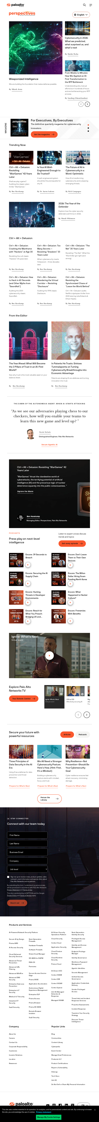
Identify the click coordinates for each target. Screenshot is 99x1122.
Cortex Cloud (56, 943)
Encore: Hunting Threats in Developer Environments (35, 595)
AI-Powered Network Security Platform (23, 932)
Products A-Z (56, 1059)
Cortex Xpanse (56, 988)
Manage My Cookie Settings (48, 1117)
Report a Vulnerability (59, 1068)
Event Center (56, 1051)
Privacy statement (43, 1112)
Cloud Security (56, 939)
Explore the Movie (25, 491)
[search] (84, 5)
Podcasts (83, 735)
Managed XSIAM (57, 1000)
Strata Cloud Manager (37, 954)
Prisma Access (34, 998)
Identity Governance (79, 958)
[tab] (88, 125)
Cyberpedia (55, 1047)
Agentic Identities (78, 968)
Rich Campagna (74, 192)
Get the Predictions (42, 134)
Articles (67, 735)
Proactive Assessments (80, 1005)
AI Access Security (16, 947)
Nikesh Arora (17, 89)
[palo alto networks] (15, 5)
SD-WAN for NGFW (36, 958)
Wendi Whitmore (68, 219)
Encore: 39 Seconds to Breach (36, 556)
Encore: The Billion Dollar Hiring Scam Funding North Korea (77, 576)
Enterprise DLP (34, 994)
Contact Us (13, 1042)
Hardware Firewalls (36, 945)
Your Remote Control (21, 699)
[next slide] (87, 104)
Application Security (58, 947)
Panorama (32, 966)
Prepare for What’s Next (19, 786)
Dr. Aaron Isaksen (47, 192)
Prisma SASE (34, 980)
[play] (28, 564)
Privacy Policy (12, 895)
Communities (56, 1038)
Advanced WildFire (16, 973)
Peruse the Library (45, 798)
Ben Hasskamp (18, 192)
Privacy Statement (13, 890)
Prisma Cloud (56, 964)
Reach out (14, 903)
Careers (12, 1038)
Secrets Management (80, 972)
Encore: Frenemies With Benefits (76, 612)
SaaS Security (14, 1007)
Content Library (57, 1042)
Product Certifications (59, 1063)
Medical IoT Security (16, 997)
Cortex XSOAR (56, 983)
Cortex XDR (55, 979)
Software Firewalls (36, 950)
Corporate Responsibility (18, 1047)
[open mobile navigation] (91, 5)
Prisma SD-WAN (35, 1007)
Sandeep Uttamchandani (78, 98)
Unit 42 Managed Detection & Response (57, 994)
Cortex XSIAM (56, 975)
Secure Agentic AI (49, 445)
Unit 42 (54, 1080)
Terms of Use (27, 890)
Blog (53, 1034)
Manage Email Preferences (61, 1055)
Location (12, 1059)
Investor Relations (15, 1055)
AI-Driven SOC (56, 971)
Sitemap (54, 1072)
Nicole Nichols (45, 432)
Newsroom (13, 1063)
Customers (13, 1051)
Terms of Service (26, 895)
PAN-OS (32, 962)
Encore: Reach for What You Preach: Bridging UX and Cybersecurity (34, 613)
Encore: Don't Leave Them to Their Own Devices (77, 557)
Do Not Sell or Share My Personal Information (68, 1084)
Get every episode (70, 543)
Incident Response (79, 1009)
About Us (12, 1034)
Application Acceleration (38, 984)
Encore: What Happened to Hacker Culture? (78, 595)
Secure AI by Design (16, 939)
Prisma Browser (34, 1003)
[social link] (47, 1105)
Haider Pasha (73, 54)
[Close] (95, 1110)
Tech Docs (55, 1076)
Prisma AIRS (13, 943)
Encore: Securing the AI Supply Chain (37, 574)
